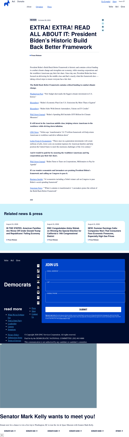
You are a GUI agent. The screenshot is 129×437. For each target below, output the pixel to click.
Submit (83, 309)
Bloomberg (34, 102)
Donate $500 (96, 431)
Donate (20, 1)
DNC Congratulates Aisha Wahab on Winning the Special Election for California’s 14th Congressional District (64, 232)
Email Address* (52, 271)
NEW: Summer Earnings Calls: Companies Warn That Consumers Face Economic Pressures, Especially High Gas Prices (104, 232)
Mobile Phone (52, 293)
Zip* (48, 282)
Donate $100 (53, 431)
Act (13, 1)
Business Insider (36, 179)
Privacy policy (62, 318)
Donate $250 (74, 431)
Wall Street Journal (37, 114)
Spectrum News (36, 188)
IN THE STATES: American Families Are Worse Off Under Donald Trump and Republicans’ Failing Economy (23, 231)
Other (118, 431)
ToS (69, 318)
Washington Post (36, 93)
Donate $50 (30, 431)
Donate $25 (9, 431)
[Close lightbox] (2, 435)
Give (123, 6)
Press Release (36, 55)
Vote (111, 6)
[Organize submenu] (44, 6)
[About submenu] (32, 6)
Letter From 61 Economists (40, 141)
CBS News (34, 132)
